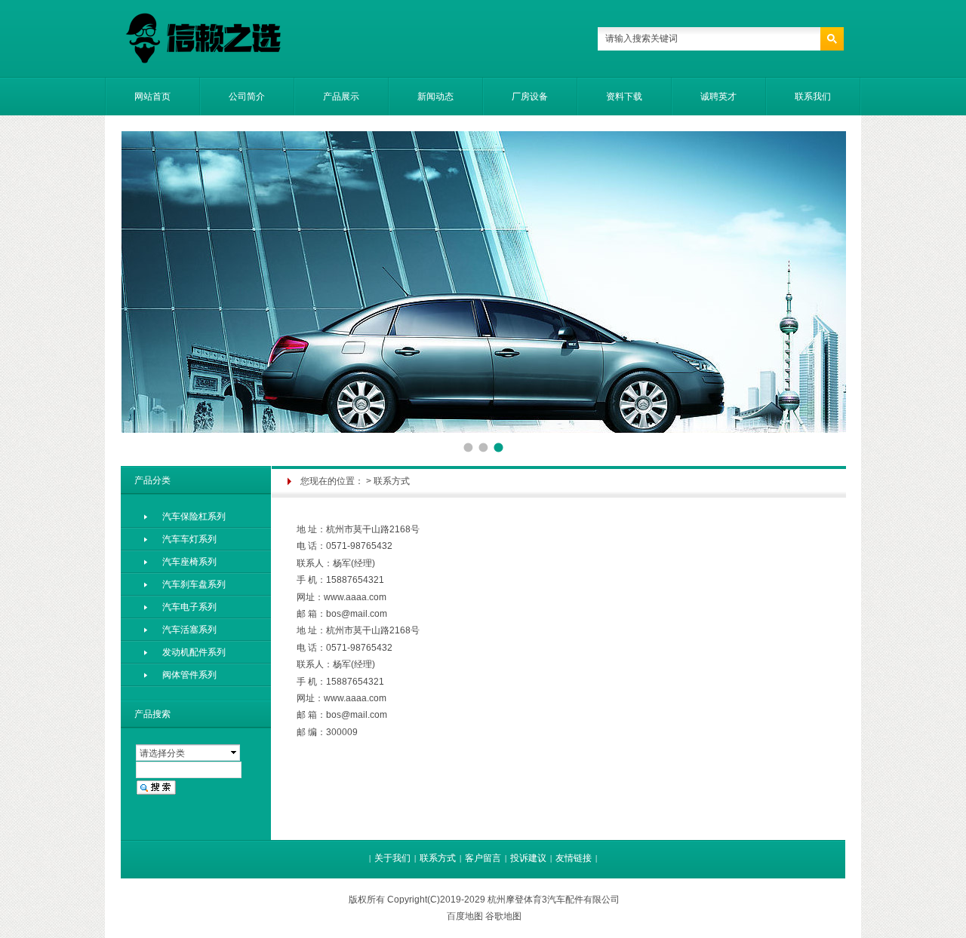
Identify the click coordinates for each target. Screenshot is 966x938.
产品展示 (341, 96)
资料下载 (624, 96)
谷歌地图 (503, 916)
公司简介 (247, 96)
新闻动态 (435, 96)
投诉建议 (528, 858)
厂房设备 (530, 96)
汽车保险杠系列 (194, 516)
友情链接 (573, 858)
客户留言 (483, 858)
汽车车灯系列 (189, 539)
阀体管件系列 (189, 675)
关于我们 (392, 858)
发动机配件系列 (194, 652)
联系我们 (813, 96)
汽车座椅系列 (189, 561)
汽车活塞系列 (189, 629)
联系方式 (438, 858)
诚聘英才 (718, 96)
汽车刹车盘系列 (194, 584)
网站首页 (152, 96)
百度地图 (465, 916)
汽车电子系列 (189, 607)
